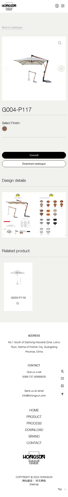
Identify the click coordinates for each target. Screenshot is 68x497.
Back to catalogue (12, 27)
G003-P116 (18, 297)
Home (34, 410)
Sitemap (34, 484)
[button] (6, 68)
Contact (34, 443)
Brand (34, 436)
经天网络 (41, 480)
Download (34, 430)
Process (34, 423)
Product (34, 417)
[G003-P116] (18, 277)
